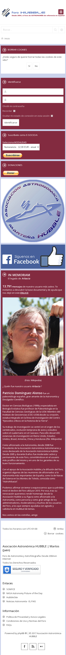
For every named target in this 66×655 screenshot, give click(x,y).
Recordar (8, 110)
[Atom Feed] (33, 646)
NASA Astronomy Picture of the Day (24, 593)
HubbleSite (12, 597)
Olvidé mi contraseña (13, 106)
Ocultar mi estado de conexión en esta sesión (26, 115)
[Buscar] (55, 29)
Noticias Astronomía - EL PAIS (21, 601)
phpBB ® (22, 633)
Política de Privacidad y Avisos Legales (26, 616)
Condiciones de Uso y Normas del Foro (26, 620)
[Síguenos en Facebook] (24, 646)
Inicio (7, 38)
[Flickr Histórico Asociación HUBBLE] (41, 646)
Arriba (60, 529)
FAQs (9, 624)
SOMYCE (10, 589)
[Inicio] (33, 12)
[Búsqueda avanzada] (62, 29)
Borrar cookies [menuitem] (55, 533)
